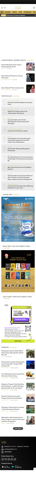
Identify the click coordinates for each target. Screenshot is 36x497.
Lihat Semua (18, 428)
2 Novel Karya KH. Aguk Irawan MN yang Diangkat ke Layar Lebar (20, 187)
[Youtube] (11, 459)
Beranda (8, 12)
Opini (20, 12)
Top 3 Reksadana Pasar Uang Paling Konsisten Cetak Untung (12, 375)
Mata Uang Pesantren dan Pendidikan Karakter (19, 168)
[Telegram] (14, 459)
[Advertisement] (18, 37)
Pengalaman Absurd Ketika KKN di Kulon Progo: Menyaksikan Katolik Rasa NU (12, 352)
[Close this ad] (34, 469)
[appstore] (6, 468)
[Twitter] (5, 459)
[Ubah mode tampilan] (5, 7)
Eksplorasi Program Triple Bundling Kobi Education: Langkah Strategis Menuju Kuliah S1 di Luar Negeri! (12, 386)
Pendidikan (27, 12)
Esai (2, 356)
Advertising (5, 367)
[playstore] (16, 468)
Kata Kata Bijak (6, 79)
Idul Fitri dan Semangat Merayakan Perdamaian (19, 149)
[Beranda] (2, 12)
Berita (14, 12)
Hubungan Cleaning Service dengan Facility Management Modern (12, 408)
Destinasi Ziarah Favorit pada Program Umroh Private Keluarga (11, 397)
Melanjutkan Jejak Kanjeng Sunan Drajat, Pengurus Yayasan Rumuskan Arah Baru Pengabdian (13, 419)
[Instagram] (8, 459)
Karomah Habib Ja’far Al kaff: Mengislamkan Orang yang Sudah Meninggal (18, 121)
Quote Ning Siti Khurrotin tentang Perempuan (12, 76)
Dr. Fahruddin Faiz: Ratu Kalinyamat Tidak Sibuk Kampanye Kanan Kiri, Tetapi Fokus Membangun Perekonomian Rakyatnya (19, 140)
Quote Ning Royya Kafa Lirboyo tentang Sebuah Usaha (11, 65)
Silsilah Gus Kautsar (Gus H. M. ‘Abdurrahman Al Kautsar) (17, 112)
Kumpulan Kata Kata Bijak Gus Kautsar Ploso (20, 103)
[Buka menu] (33, 8)
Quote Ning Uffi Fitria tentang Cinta (12, 88)
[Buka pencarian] (2, 7)
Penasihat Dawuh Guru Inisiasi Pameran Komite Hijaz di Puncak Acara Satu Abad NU (20, 158)
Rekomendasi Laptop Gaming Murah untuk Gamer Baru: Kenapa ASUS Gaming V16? (12, 364)
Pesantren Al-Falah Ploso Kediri (18, 131)
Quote (3, 68)
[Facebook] (2, 459)
